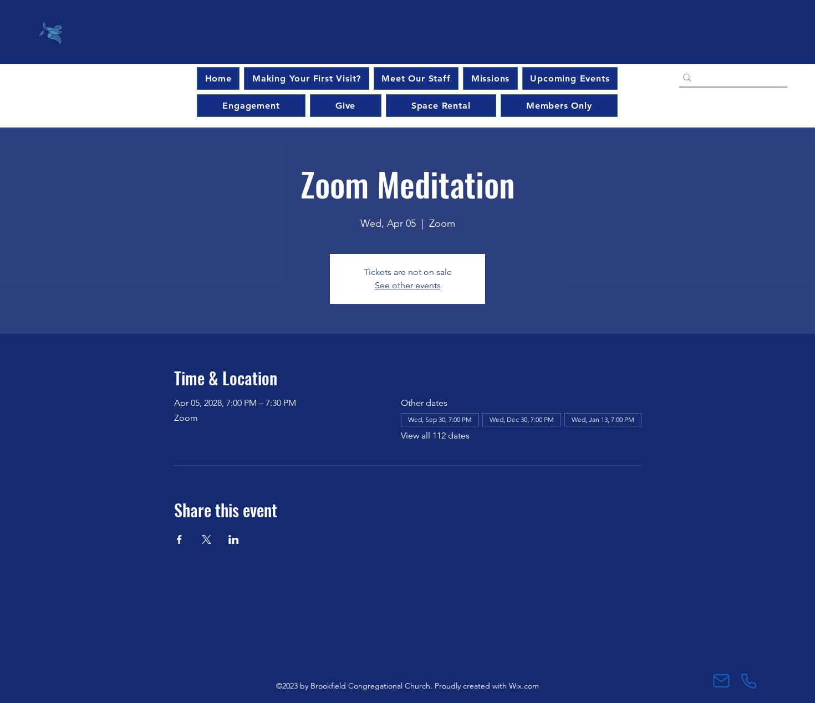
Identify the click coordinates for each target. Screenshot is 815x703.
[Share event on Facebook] (179, 539)
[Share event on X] (206, 539)
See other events (408, 285)
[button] (570, 78)
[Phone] (748, 681)
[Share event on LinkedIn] (233, 539)
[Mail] (721, 681)
